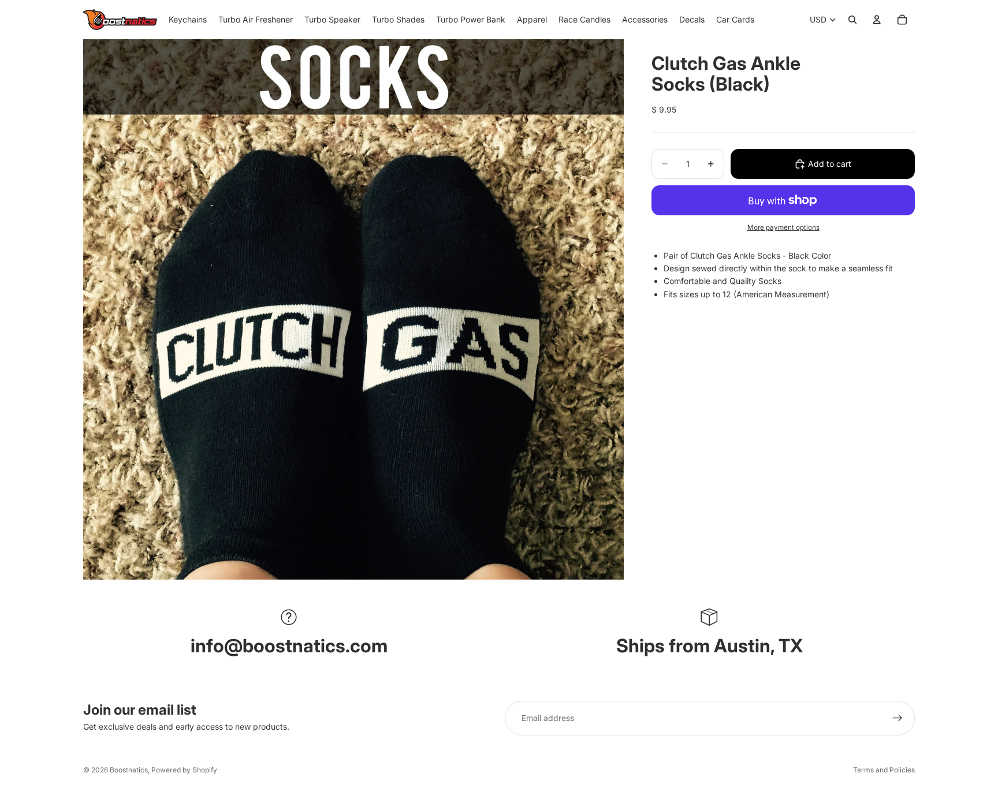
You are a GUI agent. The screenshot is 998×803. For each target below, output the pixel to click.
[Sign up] (897, 718)
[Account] (876, 19)
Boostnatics (129, 769)
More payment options (783, 227)
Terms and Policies (884, 769)
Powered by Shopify (184, 769)
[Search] (852, 19)
